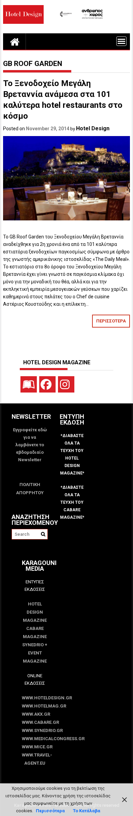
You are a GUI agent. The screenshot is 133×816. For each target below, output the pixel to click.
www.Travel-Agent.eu (35, 759)
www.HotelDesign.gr (35, 697)
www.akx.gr (35, 714)
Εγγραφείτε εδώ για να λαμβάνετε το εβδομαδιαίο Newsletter (30, 444)
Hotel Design (92, 128)
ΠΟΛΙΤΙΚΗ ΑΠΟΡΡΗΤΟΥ (30, 488)
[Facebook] (47, 384)
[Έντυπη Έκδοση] (28, 384)
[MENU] (121, 41)
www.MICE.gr (35, 746)
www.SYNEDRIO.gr (35, 730)
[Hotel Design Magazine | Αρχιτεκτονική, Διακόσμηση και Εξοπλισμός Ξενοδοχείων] (14, 41)
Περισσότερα (50, 810)
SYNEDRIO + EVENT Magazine (34, 653)
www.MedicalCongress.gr (35, 738)
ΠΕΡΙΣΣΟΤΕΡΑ (111, 320)
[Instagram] (66, 384)
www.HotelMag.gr (35, 706)
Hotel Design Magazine (35, 612)
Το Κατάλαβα (86, 810)
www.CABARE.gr (35, 722)
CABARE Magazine (35, 632)
